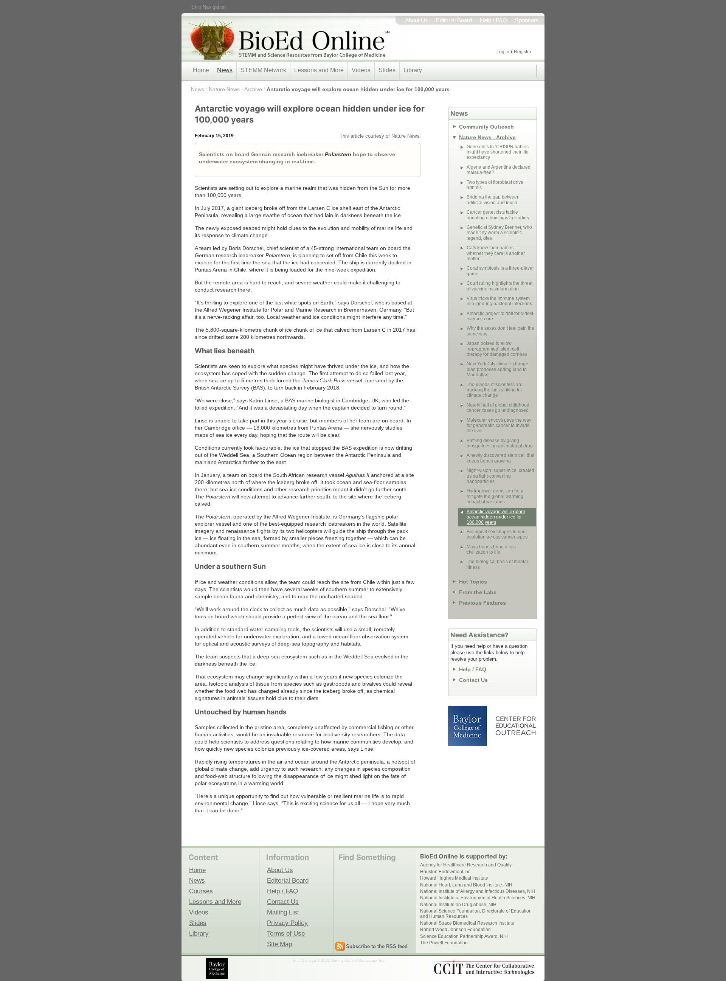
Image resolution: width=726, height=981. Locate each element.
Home (201, 70)
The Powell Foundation (444, 942)
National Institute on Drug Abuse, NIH (458, 904)
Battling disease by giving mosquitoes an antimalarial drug (500, 443)
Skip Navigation (208, 7)
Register (522, 51)
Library (412, 70)
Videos (361, 70)
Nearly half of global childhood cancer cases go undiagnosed (498, 407)
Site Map (279, 944)
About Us (416, 20)
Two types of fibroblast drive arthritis (495, 185)
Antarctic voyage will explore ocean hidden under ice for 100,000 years (358, 89)
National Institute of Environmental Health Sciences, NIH (477, 897)
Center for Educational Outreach (515, 726)
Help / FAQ (493, 20)
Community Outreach (486, 127)
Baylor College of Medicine (468, 726)
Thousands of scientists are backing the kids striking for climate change (495, 390)
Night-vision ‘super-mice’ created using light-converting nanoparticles (500, 476)
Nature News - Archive (235, 89)
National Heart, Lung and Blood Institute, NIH (466, 885)
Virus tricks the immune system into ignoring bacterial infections (499, 301)
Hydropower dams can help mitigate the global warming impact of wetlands (495, 496)
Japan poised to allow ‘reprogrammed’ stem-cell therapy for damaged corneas (497, 349)
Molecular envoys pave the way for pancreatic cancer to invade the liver (499, 426)
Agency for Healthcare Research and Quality (466, 865)
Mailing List (283, 912)
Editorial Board (454, 20)
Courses (201, 891)
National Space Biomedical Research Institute (467, 923)
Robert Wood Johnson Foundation (455, 929)
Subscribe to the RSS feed (377, 946)
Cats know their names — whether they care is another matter (496, 253)
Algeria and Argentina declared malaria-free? (499, 170)
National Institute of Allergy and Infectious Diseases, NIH (477, 891)
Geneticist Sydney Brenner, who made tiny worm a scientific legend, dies (499, 233)
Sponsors (527, 20)
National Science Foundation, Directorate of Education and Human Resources (476, 913)
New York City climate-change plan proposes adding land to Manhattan (497, 369)
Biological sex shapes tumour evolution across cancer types (497, 534)
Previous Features (482, 603)
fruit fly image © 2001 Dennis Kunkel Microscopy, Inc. (339, 960)
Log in (502, 51)
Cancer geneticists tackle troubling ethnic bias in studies (498, 215)
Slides (387, 70)
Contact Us (473, 680)
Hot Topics (473, 582)
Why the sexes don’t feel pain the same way (500, 331)
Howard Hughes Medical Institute (454, 878)
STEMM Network (263, 70)
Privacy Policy (287, 922)
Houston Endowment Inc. (446, 871)
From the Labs (477, 592)
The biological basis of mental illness (497, 564)
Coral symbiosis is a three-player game (500, 270)
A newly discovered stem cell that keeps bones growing (500, 458)
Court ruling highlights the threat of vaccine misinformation (499, 286)
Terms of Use (286, 933)
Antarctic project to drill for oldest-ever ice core (501, 316)
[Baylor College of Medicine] (217, 968)
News (225, 70)
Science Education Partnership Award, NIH (464, 936)
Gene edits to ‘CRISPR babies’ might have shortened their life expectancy (498, 152)
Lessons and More (319, 70)
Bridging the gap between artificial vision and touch (493, 199)
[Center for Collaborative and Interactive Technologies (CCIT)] (484, 967)
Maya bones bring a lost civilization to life (491, 549)
